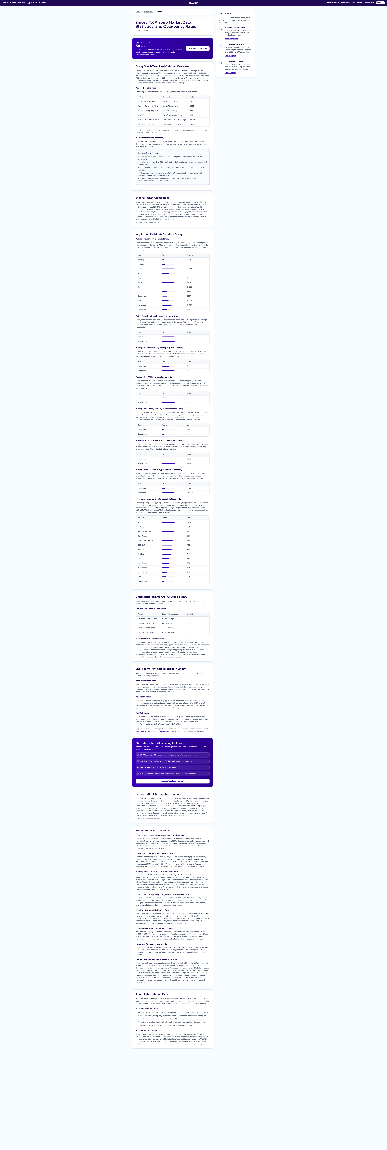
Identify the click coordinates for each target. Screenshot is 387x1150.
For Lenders (369, 3)
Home (138, 12)
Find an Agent (230, 56)
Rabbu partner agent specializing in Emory (153, 731)
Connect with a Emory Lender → (172, 781)
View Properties (231, 39)
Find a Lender (18, 3)
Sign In (380, 3)
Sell (9, 3)
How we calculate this (198, 48)
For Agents (357, 3)
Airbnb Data (148, 12)
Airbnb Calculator (39, 3)
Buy (4, 3)
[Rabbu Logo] (193, 3)
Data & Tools (333, 3)
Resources (345, 3)
